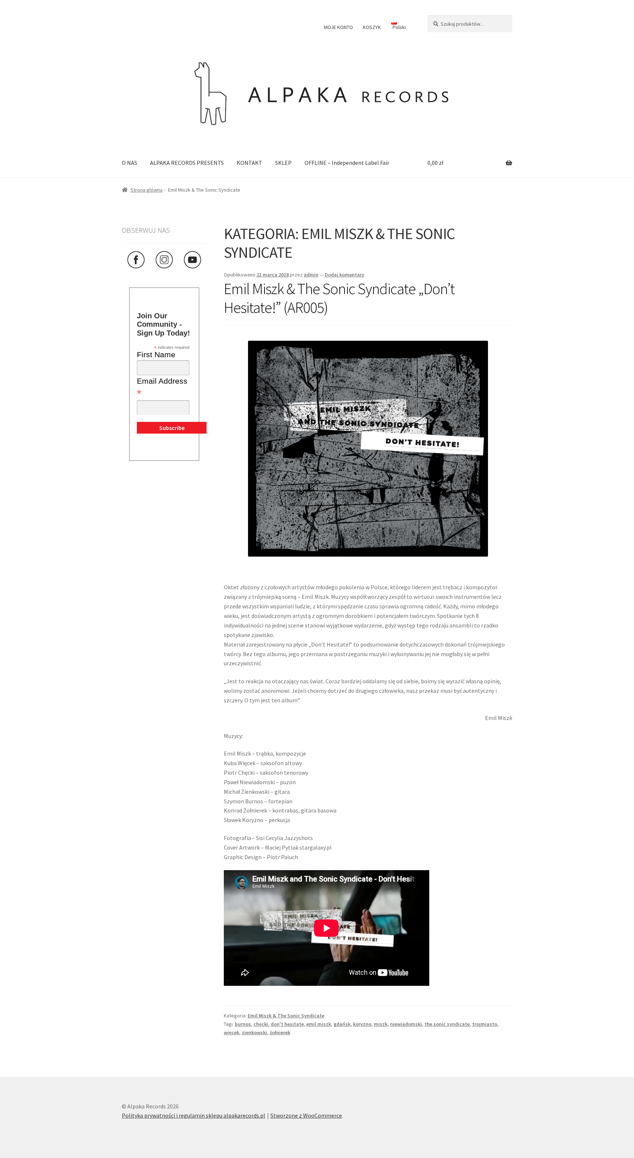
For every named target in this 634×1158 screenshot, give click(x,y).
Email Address (162, 388)
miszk (380, 1024)
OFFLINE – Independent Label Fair (347, 162)
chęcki (261, 1024)
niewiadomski (406, 1024)
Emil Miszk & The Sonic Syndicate (286, 1015)
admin (311, 274)
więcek (231, 1032)
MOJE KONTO (338, 27)
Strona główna (147, 190)
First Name (156, 354)
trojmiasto (484, 1024)
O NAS (129, 162)
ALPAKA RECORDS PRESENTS (187, 162)
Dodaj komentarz (344, 274)
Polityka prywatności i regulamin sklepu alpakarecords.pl (193, 1115)
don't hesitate (287, 1024)
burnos (243, 1024)
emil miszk (318, 1024)
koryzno (362, 1024)
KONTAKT (249, 162)
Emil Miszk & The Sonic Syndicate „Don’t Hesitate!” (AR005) (339, 298)
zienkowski (254, 1032)
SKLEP (283, 162)
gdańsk (342, 1024)
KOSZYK (372, 27)
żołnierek (280, 1032)
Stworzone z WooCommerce (306, 1115)
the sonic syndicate (447, 1024)
